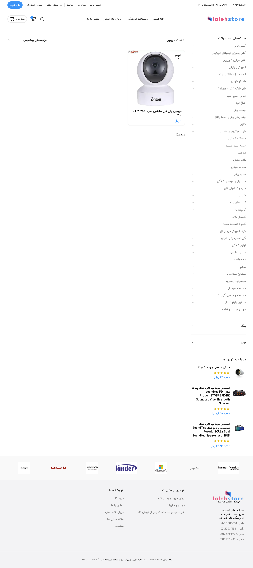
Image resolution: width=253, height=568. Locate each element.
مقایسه (119, 526)
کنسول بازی (239, 217)
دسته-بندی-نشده (236, 145)
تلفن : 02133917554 (232, 528)
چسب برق (240, 110)
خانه (182, 40)
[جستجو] (42, 19)
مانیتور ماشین (238, 252)
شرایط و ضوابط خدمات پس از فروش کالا (161, 512)
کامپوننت (240, 209)
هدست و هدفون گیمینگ (231, 295)
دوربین (242, 152)
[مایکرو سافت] (161, 468)
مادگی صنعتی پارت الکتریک (213, 367)
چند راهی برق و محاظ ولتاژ (230, 117)
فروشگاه (119, 499)
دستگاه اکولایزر (237, 138)
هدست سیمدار (237, 288)
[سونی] (24, 468)
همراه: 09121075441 (232, 539)
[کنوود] (92, 468)
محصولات (240, 259)
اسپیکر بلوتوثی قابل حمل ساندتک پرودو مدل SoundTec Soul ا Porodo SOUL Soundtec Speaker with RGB (211, 430)
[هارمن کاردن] (229, 468)
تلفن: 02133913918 (232, 523)
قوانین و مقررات (176, 506)
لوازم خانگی (239, 245)
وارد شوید (15, 5)
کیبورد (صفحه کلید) (234, 224)
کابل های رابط (237, 202)
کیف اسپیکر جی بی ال (233, 231)
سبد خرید (20, 19)
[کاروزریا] (58, 468)
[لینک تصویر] (228, 497)
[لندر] (126, 468)
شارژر (242, 195)
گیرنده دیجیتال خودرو (233, 238)
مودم (243, 266)
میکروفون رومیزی (236, 281)
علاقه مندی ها (115, 519)
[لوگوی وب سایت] (226, 19)
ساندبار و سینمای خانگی (231, 181)
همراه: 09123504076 (232, 533)
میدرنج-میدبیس (236, 273)
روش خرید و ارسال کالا (171, 499)
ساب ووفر (240, 174)
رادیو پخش (239, 160)
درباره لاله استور (114, 512)
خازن (243, 124)
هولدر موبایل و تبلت (234, 309)
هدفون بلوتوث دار (235, 302)
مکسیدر (194, 468)
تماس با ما (117, 506)
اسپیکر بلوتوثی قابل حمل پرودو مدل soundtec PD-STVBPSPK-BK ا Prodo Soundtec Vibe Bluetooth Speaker (211, 395)
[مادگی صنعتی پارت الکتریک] (239, 373)
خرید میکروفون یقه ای (233, 131)
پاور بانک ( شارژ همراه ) (232, 88)
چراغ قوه (241, 102)
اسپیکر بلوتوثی (237, 67)
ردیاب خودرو (238, 167)
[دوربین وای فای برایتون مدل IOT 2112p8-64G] (156, 78)
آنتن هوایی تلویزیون (234, 60)
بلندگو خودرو (238, 81)
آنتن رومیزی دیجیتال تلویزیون (229, 53)
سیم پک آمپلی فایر (235, 188)
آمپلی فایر (240, 45)
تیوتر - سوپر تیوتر (236, 95)
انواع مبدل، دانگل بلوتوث (231, 74)
